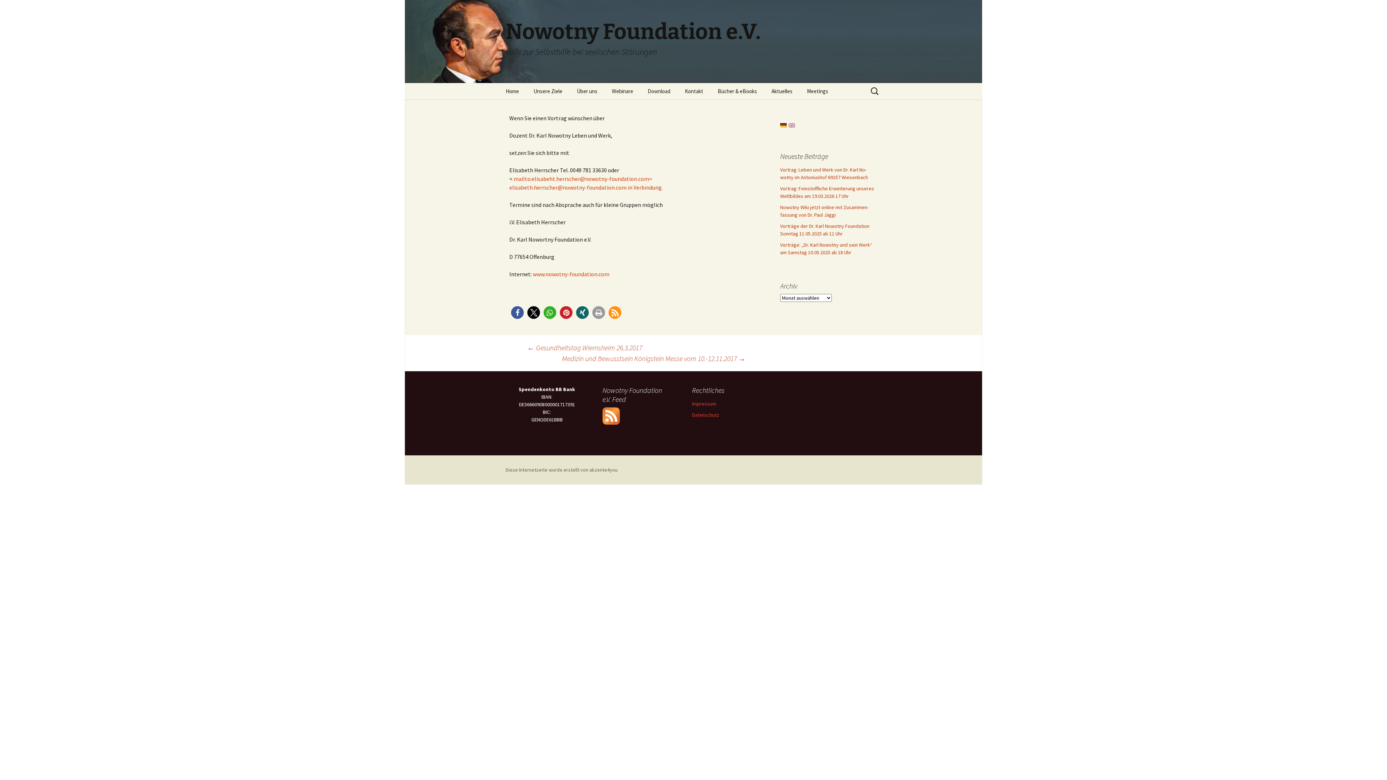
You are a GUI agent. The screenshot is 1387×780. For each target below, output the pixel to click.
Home (512, 91)
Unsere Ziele (547, 91)
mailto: (523, 178)
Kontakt (694, 91)
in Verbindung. (645, 187)
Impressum (704, 403)
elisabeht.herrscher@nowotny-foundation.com (590, 178)
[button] (517, 312)
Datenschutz (705, 415)
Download (659, 91)
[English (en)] (791, 124)
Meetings (817, 91)
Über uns (587, 91)
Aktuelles (782, 91)
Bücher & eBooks (737, 91)
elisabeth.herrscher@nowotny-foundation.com (568, 187)
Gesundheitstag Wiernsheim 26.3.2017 (584, 347)
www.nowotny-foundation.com (571, 274)
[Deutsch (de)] (783, 124)
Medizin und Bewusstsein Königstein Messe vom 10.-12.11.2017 (654, 358)
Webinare (622, 91)
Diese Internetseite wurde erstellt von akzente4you (562, 470)
